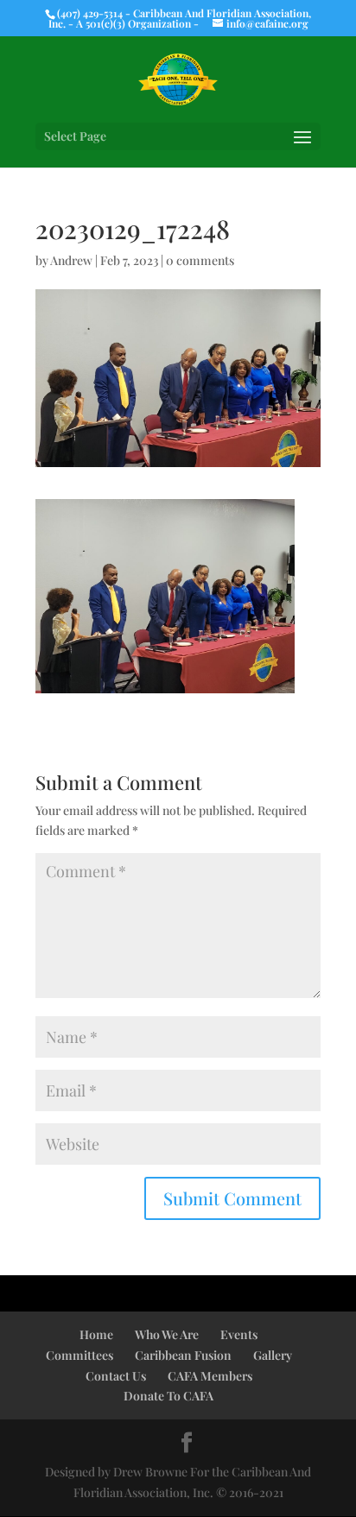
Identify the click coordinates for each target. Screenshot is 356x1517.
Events (238, 1334)
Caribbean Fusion (183, 1355)
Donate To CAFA (168, 1395)
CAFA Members (210, 1376)
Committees (79, 1355)
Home (96, 1334)
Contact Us (116, 1376)
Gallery (272, 1355)
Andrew (71, 260)
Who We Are (167, 1334)
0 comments (200, 260)
